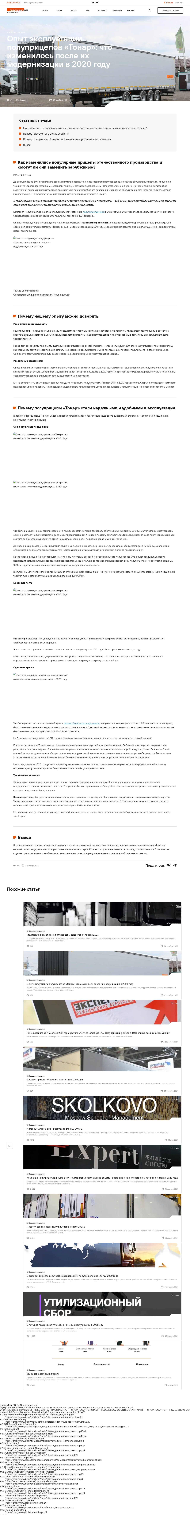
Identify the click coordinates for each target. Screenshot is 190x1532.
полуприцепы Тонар (94, 211)
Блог (16, 25)
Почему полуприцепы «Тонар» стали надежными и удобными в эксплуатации (67, 139)
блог (88, 10)
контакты (131, 10)
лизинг (59, 10)
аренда (74, 10)
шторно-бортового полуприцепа (81, 723)
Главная (9, 25)
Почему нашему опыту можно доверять (46, 133)
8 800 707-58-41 (14, 2)
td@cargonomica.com (33, 2)
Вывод (27, 144)
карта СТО (102, 10)
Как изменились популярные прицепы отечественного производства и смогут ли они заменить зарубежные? (85, 128)
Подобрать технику (170, 10)
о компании (117, 10)
